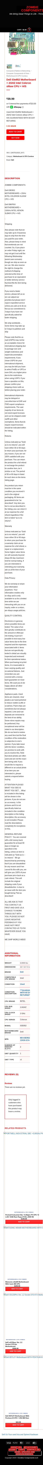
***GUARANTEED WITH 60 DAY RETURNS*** (27, 992)
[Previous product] (13, 94)
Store (12, 1450)
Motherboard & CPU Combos (17, 76)
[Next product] (8, 94)
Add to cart (15, 132)
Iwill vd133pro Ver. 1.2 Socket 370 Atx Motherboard (13, 1344)
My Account (30, 1447)
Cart (21, 1450)
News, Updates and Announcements (25, 1453)
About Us (16, 1447)
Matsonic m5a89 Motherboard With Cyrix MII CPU (17, 1283)
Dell (12, 160)
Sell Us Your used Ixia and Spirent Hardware (20, 1434)
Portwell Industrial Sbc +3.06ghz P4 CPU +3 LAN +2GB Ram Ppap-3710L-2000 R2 (22, 1216)
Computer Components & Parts (17, 73)
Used (22, 984)
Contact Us (33, 1450)
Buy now (15, 138)
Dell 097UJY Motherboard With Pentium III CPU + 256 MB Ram (17, 1417)
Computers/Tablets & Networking (18, 71)
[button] (13, 30)
